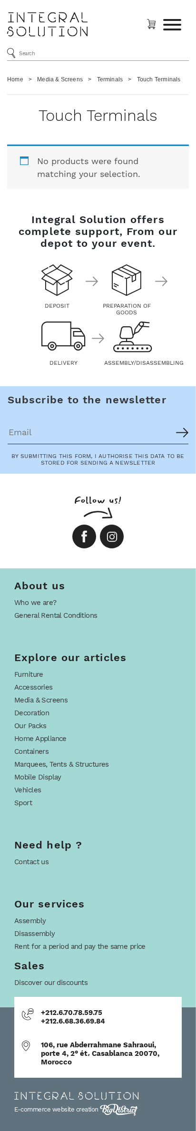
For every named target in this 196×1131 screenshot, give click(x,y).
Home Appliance (40, 738)
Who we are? (35, 602)
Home (15, 79)
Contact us (31, 862)
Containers (31, 751)
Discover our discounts (51, 982)
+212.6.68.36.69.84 (73, 1021)
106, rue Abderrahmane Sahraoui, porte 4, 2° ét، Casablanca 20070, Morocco (100, 1053)
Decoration (31, 713)
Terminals (110, 79)
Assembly (30, 920)
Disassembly (34, 933)
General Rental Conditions (56, 615)
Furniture (28, 674)
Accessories (33, 687)
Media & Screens (60, 79)
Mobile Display (37, 777)
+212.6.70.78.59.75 (71, 1012)
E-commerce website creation (57, 1109)
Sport (23, 803)
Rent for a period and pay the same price (80, 946)
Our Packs (30, 726)
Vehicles (27, 790)
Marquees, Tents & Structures (61, 764)
